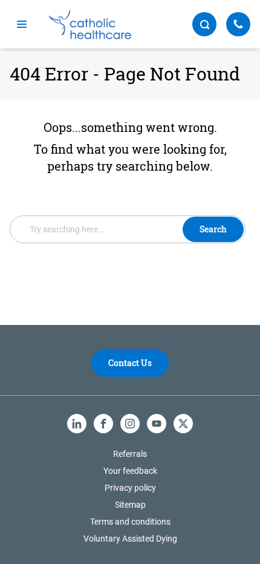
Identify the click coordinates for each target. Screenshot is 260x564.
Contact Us (130, 363)
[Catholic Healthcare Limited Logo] (89, 24)
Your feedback (130, 471)
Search (213, 229)
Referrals (130, 454)
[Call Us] (238, 24)
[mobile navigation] (22, 24)
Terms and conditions (130, 521)
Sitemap (130, 505)
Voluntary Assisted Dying (130, 538)
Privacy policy (130, 488)
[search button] (204, 24)
